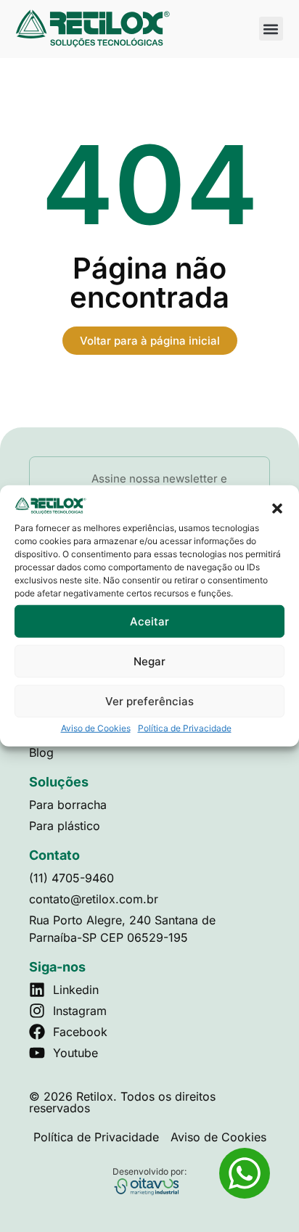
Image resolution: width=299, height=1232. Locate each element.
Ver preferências (149, 701)
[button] (277, 508)
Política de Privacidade (185, 728)
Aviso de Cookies (96, 728)
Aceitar (149, 621)
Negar (149, 661)
